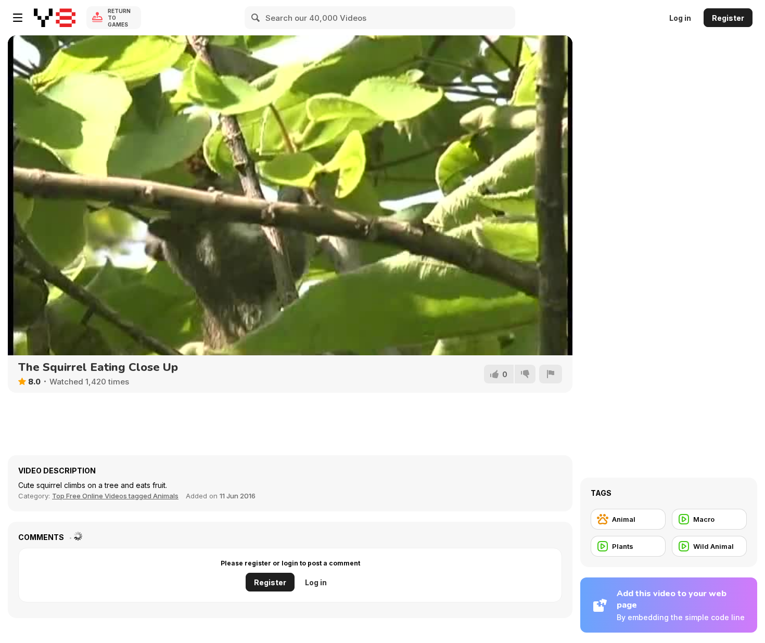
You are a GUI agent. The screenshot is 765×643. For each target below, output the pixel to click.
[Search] (256, 17)
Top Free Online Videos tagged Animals (115, 496)
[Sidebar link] (17, 17)
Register (728, 18)
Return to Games (119, 18)
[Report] (550, 374)
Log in (680, 18)
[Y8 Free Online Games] (54, 17)
